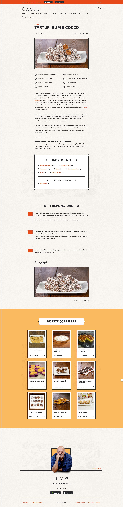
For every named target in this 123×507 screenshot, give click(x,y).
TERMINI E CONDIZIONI (80, 502)
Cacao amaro (56, 172)
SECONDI (39, 13)
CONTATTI (99, 2)
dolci (85, 107)
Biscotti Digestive (45, 165)
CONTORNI (47, 13)
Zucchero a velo (73, 169)
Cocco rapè (43, 169)
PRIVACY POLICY (26, 502)
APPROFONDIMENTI (75, 13)
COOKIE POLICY (90, 502)
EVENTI (85, 13)
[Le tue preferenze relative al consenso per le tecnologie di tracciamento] (122, 380)
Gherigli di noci (66, 165)
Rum (57, 169)
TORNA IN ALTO (96, 468)
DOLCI (55, 13)
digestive (37, 100)
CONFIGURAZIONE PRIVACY (37, 502)
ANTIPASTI (25, 13)
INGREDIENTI (63, 13)
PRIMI (32, 13)
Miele (42, 172)
